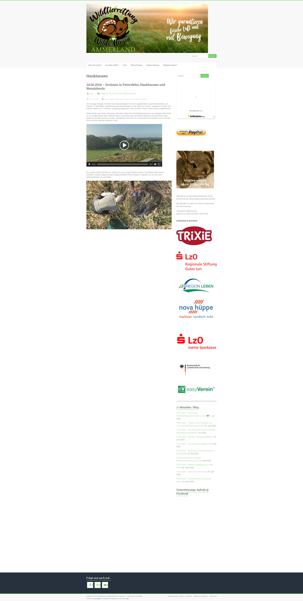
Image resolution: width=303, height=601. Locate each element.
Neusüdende (136, 99)
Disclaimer (188, 596)
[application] (124, 145)
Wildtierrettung (129, 93)
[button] (124, 145)
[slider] (122, 164)
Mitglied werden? (170, 65)
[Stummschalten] (155, 164)
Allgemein (104, 93)
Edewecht (112, 99)
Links (125, 65)
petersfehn (143, 99)
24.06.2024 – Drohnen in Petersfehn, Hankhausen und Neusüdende (125, 86)
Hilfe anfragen (136, 65)
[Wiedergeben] (89, 164)
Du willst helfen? (112, 65)
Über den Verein (94, 65)
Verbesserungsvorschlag (175, 596)
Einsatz (119, 93)
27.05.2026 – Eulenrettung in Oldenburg (193, 444)
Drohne (112, 93)
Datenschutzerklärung (200, 596)
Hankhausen (120, 99)
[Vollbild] (159, 164)
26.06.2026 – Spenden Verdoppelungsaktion (194, 437)
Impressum (213, 596)
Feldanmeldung (152, 65)
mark (91, 93)
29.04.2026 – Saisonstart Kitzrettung (191, 472)
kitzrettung (127, 99)
